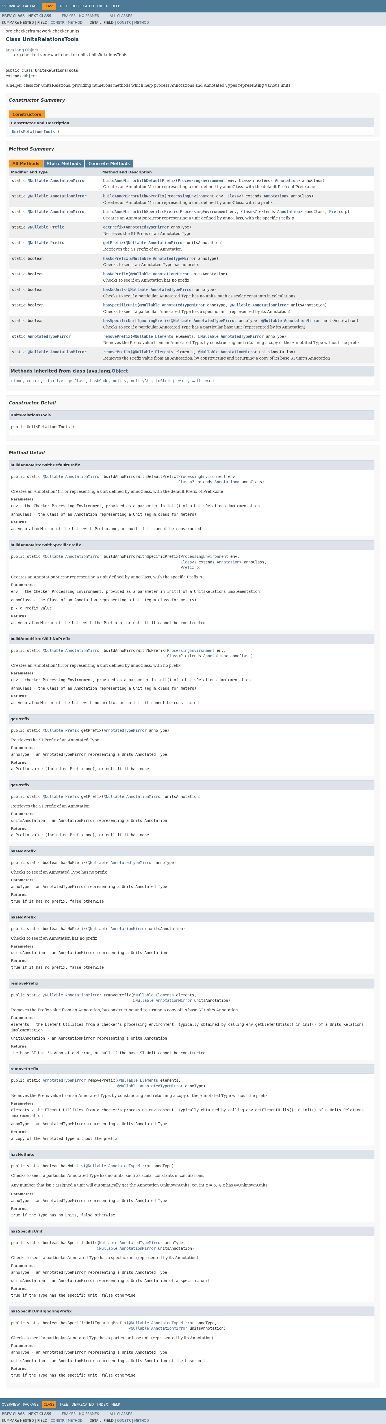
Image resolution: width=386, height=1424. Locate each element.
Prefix (336, 211)
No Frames (89, 16)
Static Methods (64, 163)
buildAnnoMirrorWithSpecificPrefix (140, 211)
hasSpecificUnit (120, 305)
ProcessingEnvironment (201, 180)
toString (165, 380)
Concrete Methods (109, 163)
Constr (57, 23)
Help (115, 6)
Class (244, 180)
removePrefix (116, 336)
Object (30, 76)
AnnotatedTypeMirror (147, 227)
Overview (11, 6)
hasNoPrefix (115, 258)
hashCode (99, 380)
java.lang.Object (22, 50)
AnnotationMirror (68, 180)
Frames (69, 16)
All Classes (121, 16)
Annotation (286, 180)
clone (16, 380)
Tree (63, 6)
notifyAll (141, 380)
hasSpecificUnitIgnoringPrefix (136, 320)
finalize (54, 380)
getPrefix (113, 227)
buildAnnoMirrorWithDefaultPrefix (139, 180)
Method (75, 23)
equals (33, 380)
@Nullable (38, 180)
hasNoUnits (114, 289)
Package (31, 6)
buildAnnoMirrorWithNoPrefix (133, 196)
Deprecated (82, 6)
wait (182, 380)
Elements (164, 336)
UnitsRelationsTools (33, 131)
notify (119, 380)
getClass (77, 380)
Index (102, 6)
